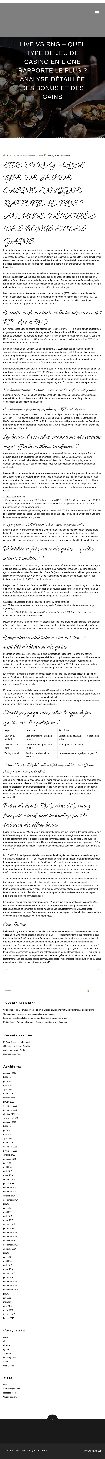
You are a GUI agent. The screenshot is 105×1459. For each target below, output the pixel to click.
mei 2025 (7, 1134)
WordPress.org (10, 1397)
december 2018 (10, 1147)
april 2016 (7, 1265)
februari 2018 (9, 1179)
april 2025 (7, 1138)
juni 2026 (7, 1081)
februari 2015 (9, 1314)
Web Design (8, 1366)
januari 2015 (8, 1318)
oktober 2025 (9, 1114)
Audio (5, 1337)
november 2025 (10, 1110)
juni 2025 (7, 1130)
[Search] (88, 991)
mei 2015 (7, 1302)
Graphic (6, 1345)
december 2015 (10, 1281)
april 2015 (7, 1306)
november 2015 (10, 1285)
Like (41, 155)
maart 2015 (8, 1310)
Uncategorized (53, 155)
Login (5, 1384)
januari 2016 (8, 1277)
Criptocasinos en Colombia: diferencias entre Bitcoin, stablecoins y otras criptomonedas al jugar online (48, 1010)
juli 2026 (7, 1077)
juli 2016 (7, 1253)
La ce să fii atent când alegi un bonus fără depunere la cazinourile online (35, 1018)
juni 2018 (7, 1163)
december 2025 (10, 1106)
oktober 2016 (9, 1240)
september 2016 (10, 1245)
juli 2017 (7, 1204)
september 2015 (10, 1289)
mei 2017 (7, 1212)
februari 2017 (9, 1224)
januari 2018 (8, 1183)
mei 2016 (7, 1261)
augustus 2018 (9, 1159)
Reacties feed (9, 1393)
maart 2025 (8, 1142)
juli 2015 (7, 1294)
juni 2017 (7, 1208)
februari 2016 (9, 1273)
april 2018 (7, 1171)
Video (5, 1361)
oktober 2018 (9, 1155)
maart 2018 (8, 1175)
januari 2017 (8, 1228)
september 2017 (10, 1200)
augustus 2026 (9, 1073)
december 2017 (10, 1187)
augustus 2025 (9, 1122)
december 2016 (10, 1232)
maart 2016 (8, 1269)
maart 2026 (8, 1093)
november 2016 (10, 1236)
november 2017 (10, 1191)
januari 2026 (8, 1102)
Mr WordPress (9, 1042)
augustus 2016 (9, 1249)
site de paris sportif (87, 277)
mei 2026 (7, 1085)
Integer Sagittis (23, 1046)
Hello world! (25, 1042)
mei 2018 (7, 1167)
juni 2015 (7, 1298)
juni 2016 (7, 1257)
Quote (6, 1349)
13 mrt (8, 155)
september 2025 (10, 1118)
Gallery (6, 1341)
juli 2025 (7, 1126)
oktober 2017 (9, 1196)
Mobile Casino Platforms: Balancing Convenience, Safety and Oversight (35, 1022)
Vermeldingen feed (11, 1388)
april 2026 (7, 1089)
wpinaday (66, 155)
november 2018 (10, 1151)
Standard (7, 1353)
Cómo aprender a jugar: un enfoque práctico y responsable (29, 1014)
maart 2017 (8, 1220)
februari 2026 (9, 1098)
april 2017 (7, 1216)
